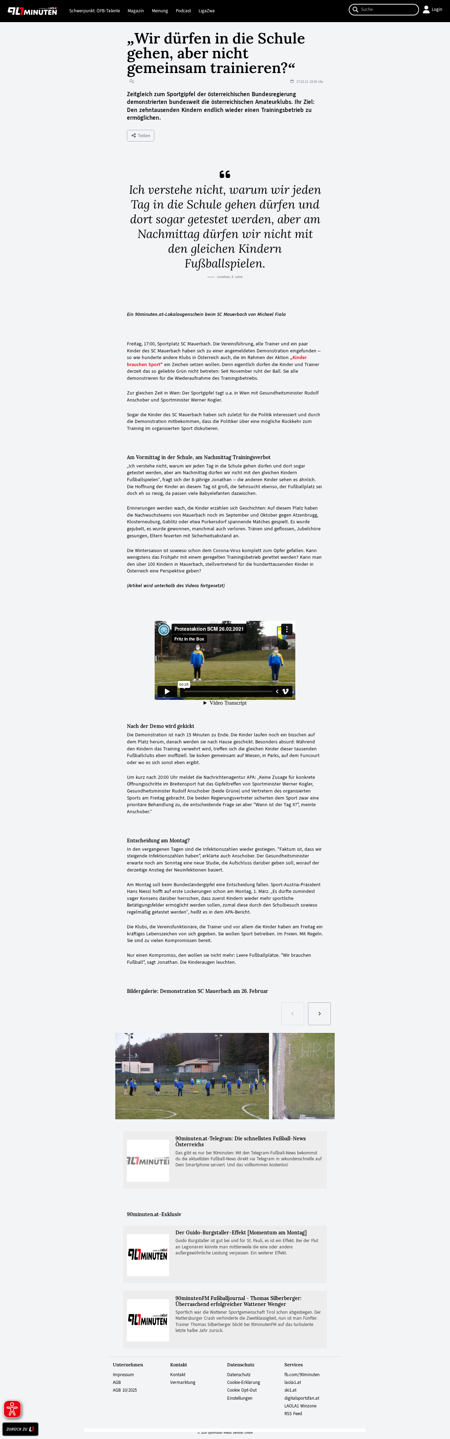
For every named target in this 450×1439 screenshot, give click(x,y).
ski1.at (290, 1390)
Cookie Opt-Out (242, 1390)
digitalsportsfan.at (301, 1398)
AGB (117, 1382)
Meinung (160, 10)
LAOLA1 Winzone (300, 1406)
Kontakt (177, 1374)
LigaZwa (207, 10)
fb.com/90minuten (302, 1374)
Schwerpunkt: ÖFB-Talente (94, 10)
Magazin (136, 10)
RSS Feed (293, 1413)
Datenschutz (239, 1374)
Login (437, 9)
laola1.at (292, 1382)
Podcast (183, 10)
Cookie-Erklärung (243, 1382)
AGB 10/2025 (125, 1390)
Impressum (123, 1374)
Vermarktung (182, 1382)
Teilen (143, 135)
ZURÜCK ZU (16, 1429)
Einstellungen (239, 1398)
